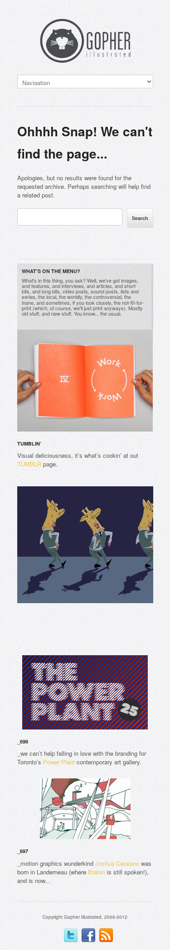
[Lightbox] (139, 426)
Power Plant (59, 762)
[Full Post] (148, 426)
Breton (96, 872)
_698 (22, 741)
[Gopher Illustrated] (85, 42)
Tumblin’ (29, 443)
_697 (22, 851)
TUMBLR (29, 464)
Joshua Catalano (117, 863)
